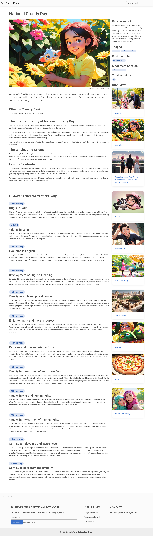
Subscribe (16, 522)
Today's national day (90, 513)
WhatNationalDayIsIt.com (83, 532)
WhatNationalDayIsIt (10, 3)
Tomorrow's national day (92, 517)
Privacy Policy (88, 521)
